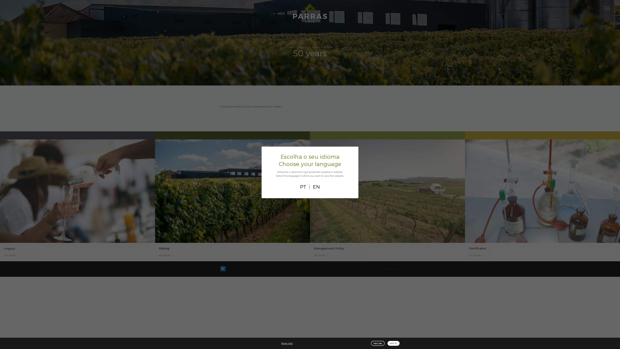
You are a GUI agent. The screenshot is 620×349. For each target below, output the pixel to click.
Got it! (393, 343)
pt (303, 187)
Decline (378, 343)
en (316, 187)
